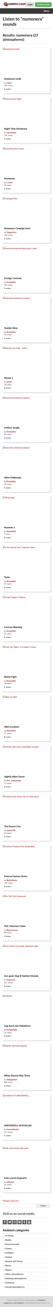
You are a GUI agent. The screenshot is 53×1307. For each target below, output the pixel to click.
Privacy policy (12, 1300)
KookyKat (11, 282)
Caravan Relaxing (13, 627)
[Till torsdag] (26, 510)
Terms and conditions (28, 1300)
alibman (10, 1182)
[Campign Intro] (26, 211)
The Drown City (12, 826)
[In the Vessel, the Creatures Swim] (26, 560)
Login (30, 4)
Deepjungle (12, 1030)
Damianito (11, 731)
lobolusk (11, 980)
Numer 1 (8, 378)
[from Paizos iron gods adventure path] (26, 959)
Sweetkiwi (11, 531)
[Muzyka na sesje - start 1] (26, 361)
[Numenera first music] (26, 161)
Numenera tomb (12, 79)
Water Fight (10, 677)
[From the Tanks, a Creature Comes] (26, 660)
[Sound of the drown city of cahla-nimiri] (26, 809)
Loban (10, 182)
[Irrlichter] (26, 1009)
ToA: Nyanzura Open (15, 926)
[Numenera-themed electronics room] (26, 261)
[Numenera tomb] (26, 62)
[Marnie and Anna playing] (26, 1058)
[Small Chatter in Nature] (26, 610)
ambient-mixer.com (16, 4)
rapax (9, 83)
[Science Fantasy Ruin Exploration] (26, 859)
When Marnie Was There (17, 1075)
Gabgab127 (12, 1079)
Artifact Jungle (11, 428)
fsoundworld (12, 1129)
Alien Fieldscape (12, 477)
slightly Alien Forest (14, 777)
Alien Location (11, 727)
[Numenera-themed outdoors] (26, 410)
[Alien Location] (26, 709)
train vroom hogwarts (15, 1178)
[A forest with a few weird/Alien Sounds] (26, 759)
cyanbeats (11, 132)
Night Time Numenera (15, 129)
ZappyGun (11, 232)
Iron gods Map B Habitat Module (21, 976)
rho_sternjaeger (14, 780)
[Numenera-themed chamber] (26, 311)
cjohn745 (11, 830)
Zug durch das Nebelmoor (17, 1026)
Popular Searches (11, 1201)
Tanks (7, 577)
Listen (9, 73)
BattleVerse (12, 880)
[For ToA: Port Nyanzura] (26, 909)
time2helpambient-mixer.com (37, 1303)
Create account (43, 4)
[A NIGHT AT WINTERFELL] (26, 1108)
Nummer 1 (9, 527)
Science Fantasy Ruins (15, 876)
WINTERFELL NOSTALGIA (18, 1125)
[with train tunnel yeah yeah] (26, 1161)
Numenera (9, 178)
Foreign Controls (12, 278)
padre (9, 382)
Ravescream (12, 930)
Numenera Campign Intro (17, 228)
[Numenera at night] (26, 111)
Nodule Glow (11, 328)
